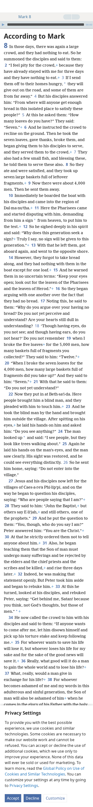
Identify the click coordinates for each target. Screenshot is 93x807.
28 (7, 505)
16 (58, 288)
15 (55, 270)
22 (11, 394)
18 (37, 325)
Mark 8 (24, 16)
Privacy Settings (24, 785)
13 (33, 245)
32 (20, 574)
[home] (7, 6)
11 (37, 208)
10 (11, 195)
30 (7, 536)
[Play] (3, 24)
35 (17, 642)
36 (23, 661)
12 (25, 226)
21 (36, 381)
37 (7, 673)
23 (68, 406)
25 (64, 443)
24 (60, 431)
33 (58, 586)
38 (50, 679)
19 (69, 338)
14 (11, 257)
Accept (13, 798)
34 (11, 617)
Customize (55, 798)
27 (11, 481)
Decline (32, 798)
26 (65, 462)
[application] (46, 24)
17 (43, 301)
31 (45, 543)
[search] (87, 6)
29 (34, 518)
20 (7, 363)
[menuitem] (7, 6)
